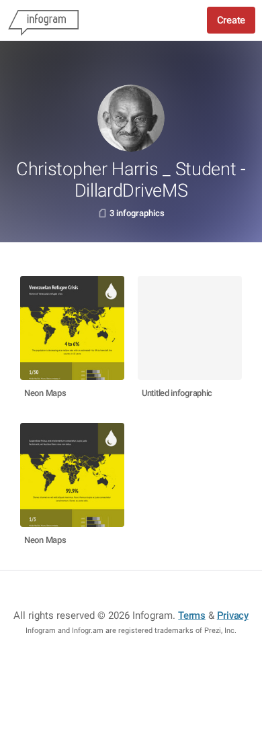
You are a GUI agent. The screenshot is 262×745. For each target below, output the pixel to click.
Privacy (233, 615)
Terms (192, 615)
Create (231, 20)
